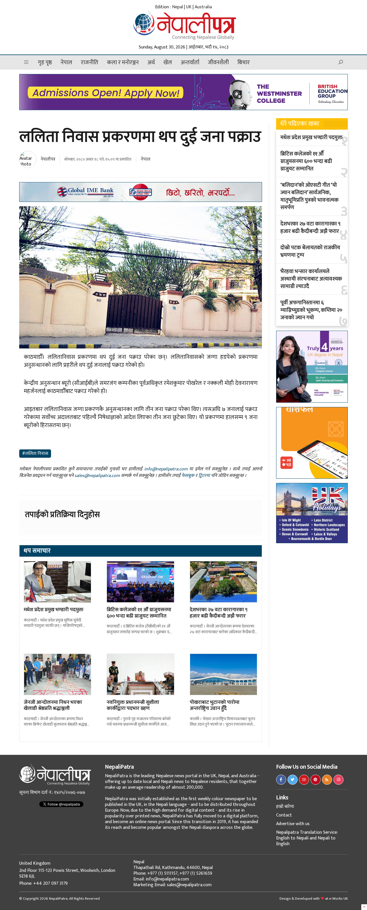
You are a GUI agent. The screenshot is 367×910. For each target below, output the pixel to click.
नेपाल (66, 62)
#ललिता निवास (35, 453)
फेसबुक (187, 476)
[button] (26, 62)
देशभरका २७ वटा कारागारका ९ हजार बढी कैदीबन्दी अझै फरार (218, 612)
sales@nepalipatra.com (97, 476)
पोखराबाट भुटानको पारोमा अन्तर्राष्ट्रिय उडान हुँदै (214, 705)
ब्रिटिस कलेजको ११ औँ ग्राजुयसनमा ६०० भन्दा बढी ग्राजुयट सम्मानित (139, 612)
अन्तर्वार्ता (190, 62)
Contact (284, 815)
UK (189, 7)
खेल (167, 62)
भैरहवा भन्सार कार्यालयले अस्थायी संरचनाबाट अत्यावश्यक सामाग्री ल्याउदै (311, 279)
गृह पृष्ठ (45, 62)
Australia (203, 7)
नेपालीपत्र (48, 159)
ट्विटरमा (204, 476)
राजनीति (89, 62)
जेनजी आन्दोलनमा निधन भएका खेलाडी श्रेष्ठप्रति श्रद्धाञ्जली (53, 705)
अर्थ (151, 62)
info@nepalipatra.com (166, 469)
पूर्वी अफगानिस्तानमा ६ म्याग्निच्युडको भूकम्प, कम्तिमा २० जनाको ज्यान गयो (311, 310)
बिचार (243, 62)
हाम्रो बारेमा (285, 806)
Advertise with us (293, 824)
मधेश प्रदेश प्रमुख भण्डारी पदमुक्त (53, 609)
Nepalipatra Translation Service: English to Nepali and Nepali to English (307, 838)
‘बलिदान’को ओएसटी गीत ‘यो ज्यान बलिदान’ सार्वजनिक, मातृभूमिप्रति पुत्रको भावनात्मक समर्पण (309, 196)
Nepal (177, 7)
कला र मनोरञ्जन (123, 62)
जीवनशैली (218, 62)
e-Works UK (338, 898)
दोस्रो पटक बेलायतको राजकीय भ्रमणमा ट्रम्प (310, 251)
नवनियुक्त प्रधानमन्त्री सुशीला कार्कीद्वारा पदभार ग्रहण (133, 705)
